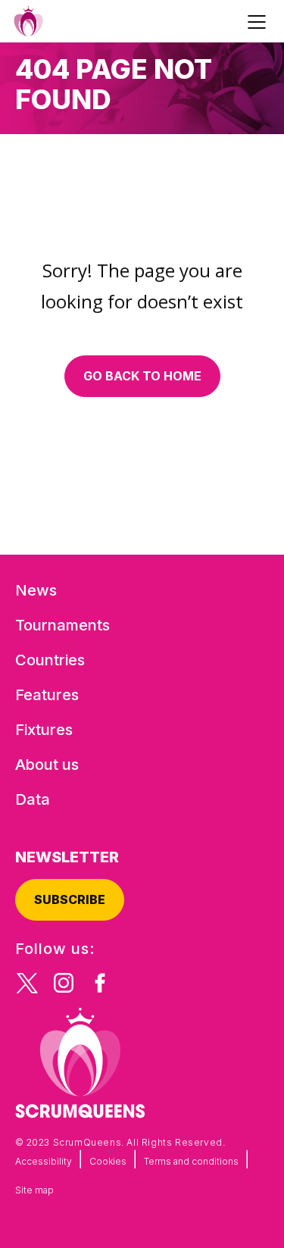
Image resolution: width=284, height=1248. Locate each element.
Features (47, 695)
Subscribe (69, 899)
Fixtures (44, 730)
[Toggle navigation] (259, 21)
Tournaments (62, 625)
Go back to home (142, 375)
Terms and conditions (191, 1161)
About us (47, 764)
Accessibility (43, 1161)
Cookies (107, 1161)
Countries (50, 660)
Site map (34, 1190)
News (36, 590)
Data (32, 799)
